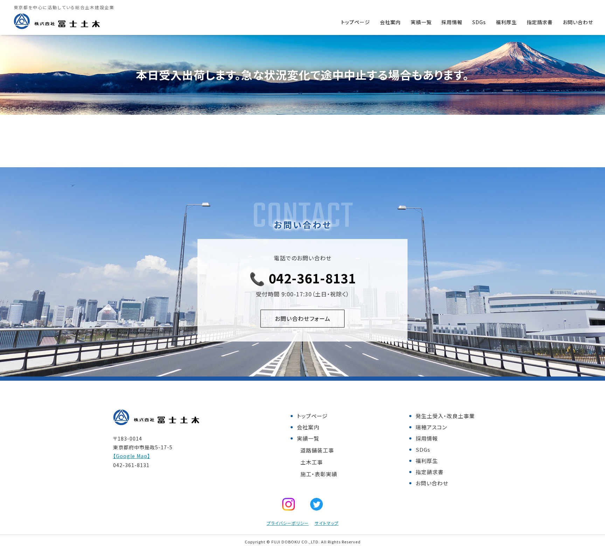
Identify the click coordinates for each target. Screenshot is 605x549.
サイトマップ (327, 523)
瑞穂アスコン (431, 427)
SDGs (479, 22)
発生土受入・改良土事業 (445, 416)
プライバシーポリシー (288, 523)
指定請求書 (540, 22)
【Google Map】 (131, 455)
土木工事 (311, 462)
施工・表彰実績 (318, 474)
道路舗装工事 (317, 450)
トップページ (355, 22)
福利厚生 (506, 22)
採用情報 (452, 22)
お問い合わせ (578, 22)
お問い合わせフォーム (303, 318)
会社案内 (390, 22)
